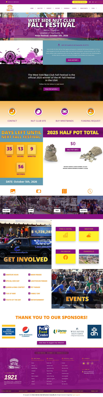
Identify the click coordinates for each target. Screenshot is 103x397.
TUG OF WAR (11, 293)
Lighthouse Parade (51, 379)
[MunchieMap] (64, 205)
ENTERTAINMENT (37, 300)
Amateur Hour (50, 366)
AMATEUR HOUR (12, 275)
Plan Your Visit (65, 368)
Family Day (49, 363)
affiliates (101, 392)
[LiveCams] (39, 205)
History (33, 379)
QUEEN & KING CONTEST (15, 287)
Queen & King (50, 371)
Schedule (33, 371)
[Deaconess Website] (60, 331)
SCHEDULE (66, 8)
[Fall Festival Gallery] (13, 205)
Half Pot (33, 366)
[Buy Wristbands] (65, 110)
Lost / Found (64, 366)
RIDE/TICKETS (84, 8)
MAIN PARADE (36, 275)
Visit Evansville (65, 376)
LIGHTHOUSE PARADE (39, 281)
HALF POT (40, 8)
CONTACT (49, 8)
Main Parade (49, 384)
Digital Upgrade (76, 395)
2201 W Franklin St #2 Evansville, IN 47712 (75, 45)
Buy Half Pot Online (80, 2)
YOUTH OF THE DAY (13, 300)
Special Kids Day (50, 368)
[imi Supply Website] (94, 331)
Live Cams (64, 381)
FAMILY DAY (35, 293)
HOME (31, 8)
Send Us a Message (13, 2)
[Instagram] (93, 2)
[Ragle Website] (77, 331)
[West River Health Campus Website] (43, 331)
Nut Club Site (64, 384)
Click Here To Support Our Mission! (51, 343)
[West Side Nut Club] (38, 110)
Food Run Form (65, 373)
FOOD (93, 8)
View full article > (51, 89)
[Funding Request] (91, 110)
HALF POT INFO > (73, 150)
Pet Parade (49, 381)
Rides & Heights (35, 376)
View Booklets (65, 379)
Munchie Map (34, 368)
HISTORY (57, 8)
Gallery (33, 381)
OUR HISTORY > (73, 60)
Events (33, 373)
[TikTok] (96, 2)
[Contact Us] (12, 110)
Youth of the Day (50, 376)
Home (33, 363)
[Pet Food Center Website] (8, 331)
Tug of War (49, 373)
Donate (63, 363)
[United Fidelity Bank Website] (26, 331)
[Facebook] (90, 2)
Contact (33, 384)
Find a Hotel (64, 371)
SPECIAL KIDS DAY (12, 281)
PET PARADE (35, 287)
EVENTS (74, 8)
